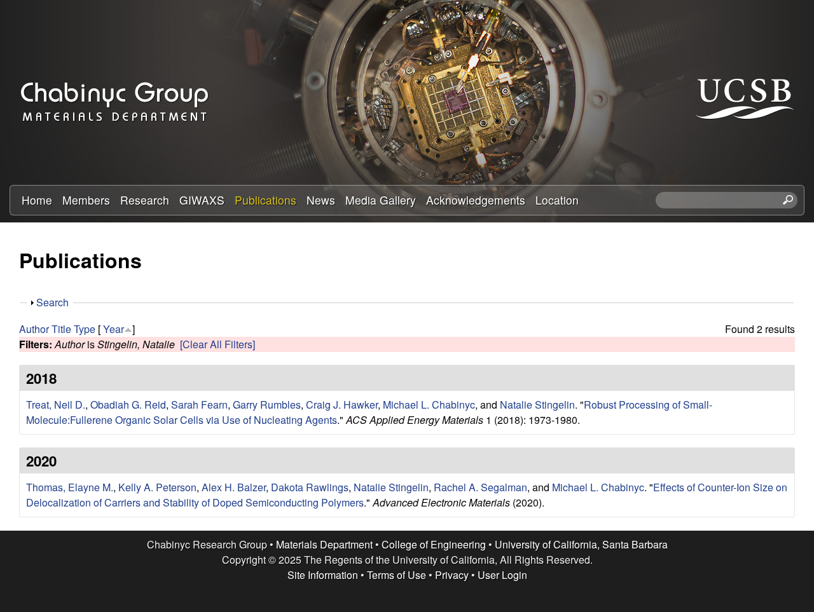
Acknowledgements (475, 200)
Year (113, 329)
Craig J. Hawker (342, 404)
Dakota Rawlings (309, 487)
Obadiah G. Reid (128, 404)
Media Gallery (380, 200)
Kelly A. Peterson (157, 487)
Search (52, 302)
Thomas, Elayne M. (69, 487)
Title (61, 329)
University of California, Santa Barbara (581, 544)
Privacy (452, 575)
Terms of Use (396, 575)
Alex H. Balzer (234, 487)
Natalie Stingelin (537, 404)
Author (34, 329)
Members (86, 200)
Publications (265, 200)
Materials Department (324, 544)
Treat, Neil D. (55, 404)
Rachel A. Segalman (480, 487)
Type (84, 329)
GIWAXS (201, 200)
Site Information (322, 575)
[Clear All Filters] (217, 344)
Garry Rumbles (267, 404)
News (321, 200)
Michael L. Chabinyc (429, 404)
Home (37, 200)
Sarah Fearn (199, 404)
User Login (502, 575)
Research (144, 200)
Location (557, 200)
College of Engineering (434, 544)
